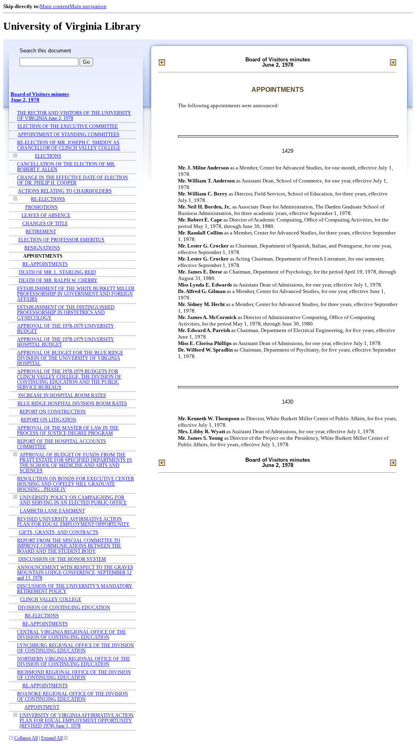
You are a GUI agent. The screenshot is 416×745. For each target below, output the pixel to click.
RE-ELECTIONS (48, 199)
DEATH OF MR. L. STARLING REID (57, 272)
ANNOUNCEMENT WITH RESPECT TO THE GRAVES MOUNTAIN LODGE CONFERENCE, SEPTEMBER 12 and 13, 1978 (75, 573)
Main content (54, 6)
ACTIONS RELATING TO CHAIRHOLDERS (65, 191)
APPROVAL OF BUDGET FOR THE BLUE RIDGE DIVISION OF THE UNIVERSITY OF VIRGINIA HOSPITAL (70, 358)
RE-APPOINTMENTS (45, 264)
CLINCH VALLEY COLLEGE (50, 599)
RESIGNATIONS (42, 248)
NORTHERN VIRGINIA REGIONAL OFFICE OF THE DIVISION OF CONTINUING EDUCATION (73, 661)
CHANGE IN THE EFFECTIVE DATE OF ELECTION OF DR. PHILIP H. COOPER (72, 180)
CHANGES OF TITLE (45, 223)
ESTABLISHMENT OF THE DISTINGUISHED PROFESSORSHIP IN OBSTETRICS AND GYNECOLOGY (66, 313)
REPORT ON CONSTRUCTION (53, 412)
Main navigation (87, 6)
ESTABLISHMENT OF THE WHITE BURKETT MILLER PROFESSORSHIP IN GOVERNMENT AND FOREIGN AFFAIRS (75, 294)
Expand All (52, 738)
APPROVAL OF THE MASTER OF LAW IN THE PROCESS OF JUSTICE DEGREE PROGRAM (68, 431)
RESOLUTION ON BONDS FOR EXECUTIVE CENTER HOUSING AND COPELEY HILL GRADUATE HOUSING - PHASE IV (75, 484)
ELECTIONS (48, 156)
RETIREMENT (41, 232)
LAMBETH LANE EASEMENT (52, 511)
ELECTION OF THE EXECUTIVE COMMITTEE (67, 126)
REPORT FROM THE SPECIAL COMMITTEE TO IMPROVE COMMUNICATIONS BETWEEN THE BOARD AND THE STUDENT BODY (69, 546)
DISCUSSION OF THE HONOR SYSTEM (62, 559)
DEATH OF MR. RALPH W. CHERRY (58, 280)
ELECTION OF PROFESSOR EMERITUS (61, 240)
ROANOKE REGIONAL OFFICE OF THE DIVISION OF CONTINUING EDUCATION (72, 696)
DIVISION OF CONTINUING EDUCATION (64, 607)
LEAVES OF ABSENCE (46, 215)
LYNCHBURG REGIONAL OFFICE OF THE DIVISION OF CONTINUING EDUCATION (75, 648)
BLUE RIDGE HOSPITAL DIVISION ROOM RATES (72, 403)
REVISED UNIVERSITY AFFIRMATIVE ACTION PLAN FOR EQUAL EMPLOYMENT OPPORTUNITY (73, 522)
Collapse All (26, 738)
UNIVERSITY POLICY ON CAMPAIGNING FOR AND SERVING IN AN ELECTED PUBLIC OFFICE (73, 500)
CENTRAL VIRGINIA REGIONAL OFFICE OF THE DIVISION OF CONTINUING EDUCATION (71, 635)
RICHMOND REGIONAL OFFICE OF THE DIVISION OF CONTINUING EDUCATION (74, 675)
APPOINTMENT (41, 707)
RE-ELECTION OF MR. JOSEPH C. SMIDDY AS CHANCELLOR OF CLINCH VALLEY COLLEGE (68, 145)
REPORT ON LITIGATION (48, 420)
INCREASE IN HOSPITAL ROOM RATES (62, 395)
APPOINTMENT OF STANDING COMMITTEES (68, 134)
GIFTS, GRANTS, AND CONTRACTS (58, 532)
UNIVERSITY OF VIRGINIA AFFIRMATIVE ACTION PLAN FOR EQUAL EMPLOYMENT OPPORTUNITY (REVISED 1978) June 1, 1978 (77, 721)
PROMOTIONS (41, 207)
